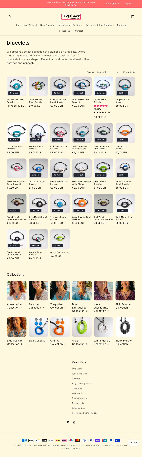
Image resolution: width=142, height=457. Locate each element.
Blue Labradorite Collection (79, 307)
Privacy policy (77, 445)
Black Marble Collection (124, 342)
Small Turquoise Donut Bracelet (79, 147)
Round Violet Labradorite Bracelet (16, 218)
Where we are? (79, 374)
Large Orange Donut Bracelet (81, 218)
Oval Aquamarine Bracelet (15, 147)
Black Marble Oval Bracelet (124, 218)
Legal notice (122, 445)
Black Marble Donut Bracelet (38, 218)
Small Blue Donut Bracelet (37, 182)
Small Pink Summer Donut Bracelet (16, 182)
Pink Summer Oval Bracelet (58, 147)
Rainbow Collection (35, 306)
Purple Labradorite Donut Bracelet (15, 253)
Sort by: (91, 72)
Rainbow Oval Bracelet (100, 101)
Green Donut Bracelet (100, 182)
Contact (76, 378)
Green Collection (78, 342)
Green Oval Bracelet (59, 252)
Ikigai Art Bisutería (29, 445)
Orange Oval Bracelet (121, 147)
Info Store (77, 369)
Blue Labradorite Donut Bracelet (123, 182)
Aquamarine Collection (14, 306)
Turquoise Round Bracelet (58, 218)
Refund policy (79, 403)
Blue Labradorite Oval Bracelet (101, 147)
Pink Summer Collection (124, 306)
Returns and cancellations (84, 413)
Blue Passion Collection (14, 342)
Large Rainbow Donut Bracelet (36, 101)
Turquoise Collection (56, 306)
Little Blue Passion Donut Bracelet (59, 101)
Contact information (72, 448)
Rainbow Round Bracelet (36, 253)
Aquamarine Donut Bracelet (15, 101)
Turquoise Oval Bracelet (123, 101)
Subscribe (77, 388)
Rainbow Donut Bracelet (36, 147)
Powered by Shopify (46, 445)
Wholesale (77, 393)
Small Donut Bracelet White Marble (82, 182)
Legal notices (78, 408)
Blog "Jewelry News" (82, 383)
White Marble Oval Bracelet (59, 182)
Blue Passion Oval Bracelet (80, 101)
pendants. (29, 63)
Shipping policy (79, 398)
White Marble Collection (102, 342)
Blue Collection (38, 340)
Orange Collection (56, 342)
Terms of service (92, 445)
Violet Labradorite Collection (101, 307)
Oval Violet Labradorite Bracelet (103, 218)
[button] (10, 17)
